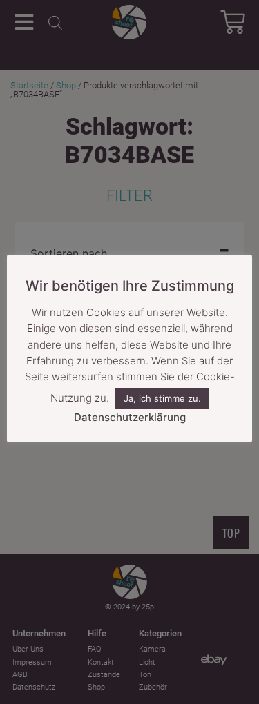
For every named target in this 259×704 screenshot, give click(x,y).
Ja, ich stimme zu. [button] (162, 398)
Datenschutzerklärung (130, 417)
